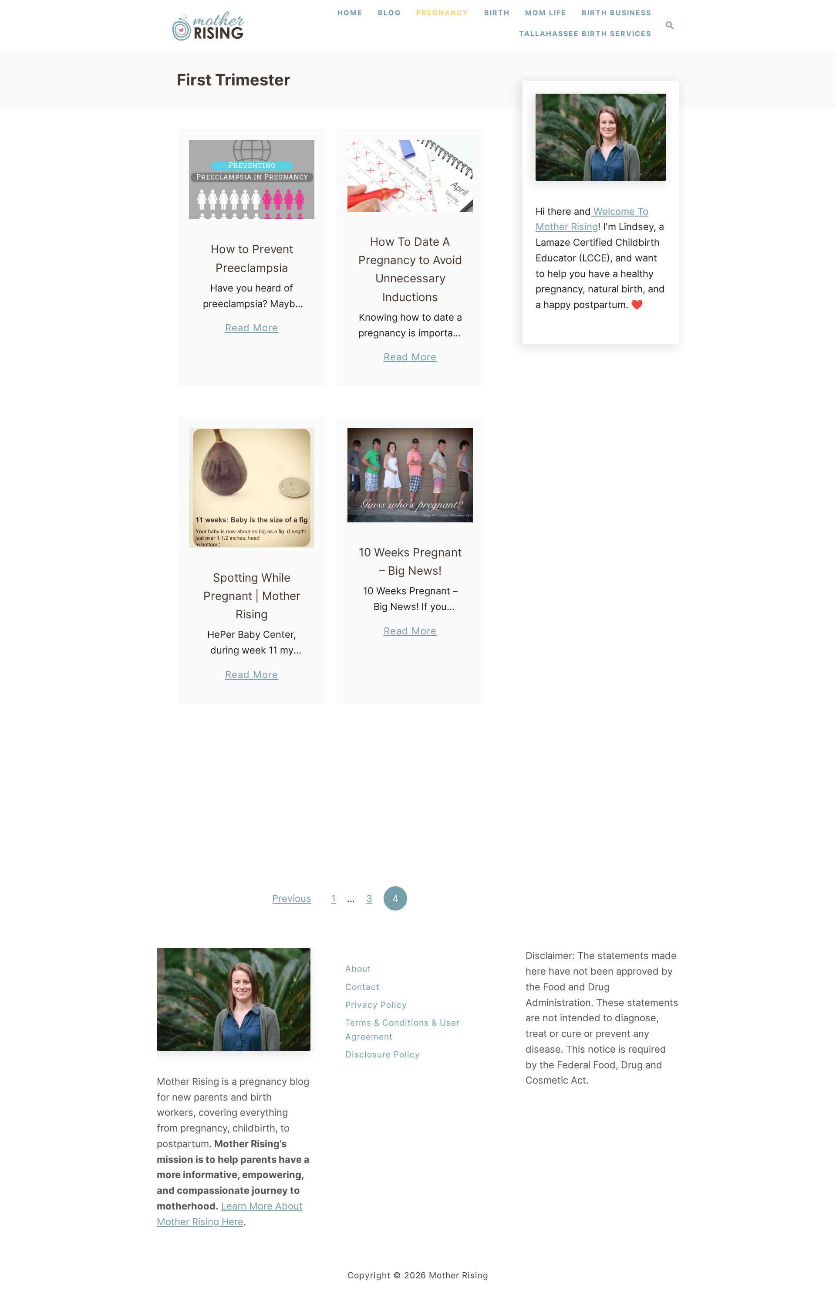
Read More (252, 329)
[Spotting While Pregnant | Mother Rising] (252, 488)
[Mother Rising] (209, 25)
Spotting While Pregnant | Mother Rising (251, 596)
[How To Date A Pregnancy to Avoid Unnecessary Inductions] (410, 176)
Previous (291, 898)
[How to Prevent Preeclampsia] (252, 180)
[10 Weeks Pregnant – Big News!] (410, 475)
